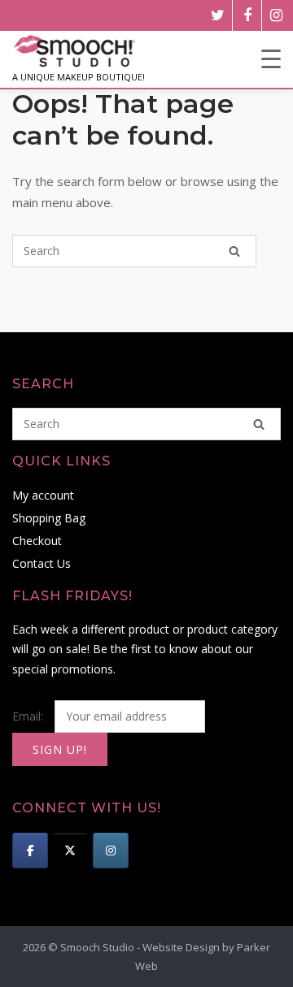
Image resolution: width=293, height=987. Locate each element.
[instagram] (276, 15)
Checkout (37, 540)
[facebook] (247, 15)
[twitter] (218, 15)
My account (43, 495)
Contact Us (41, 563)
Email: (29, 716)
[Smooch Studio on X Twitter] (70, 850)
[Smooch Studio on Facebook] (30, 850)
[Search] (234, 251)
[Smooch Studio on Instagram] (111, 850)
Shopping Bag (48, 518)
